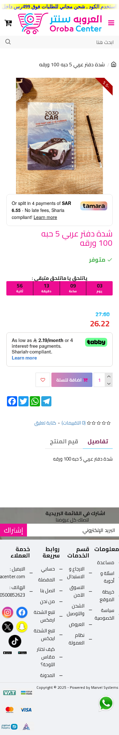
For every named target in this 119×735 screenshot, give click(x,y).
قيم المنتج (64, 441)
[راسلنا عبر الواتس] (95, 703)
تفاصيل (98, 441)
